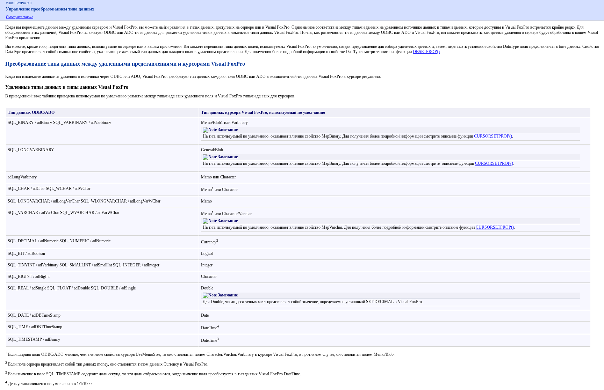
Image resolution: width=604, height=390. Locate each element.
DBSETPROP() (426, 51)
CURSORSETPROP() (493, 136)
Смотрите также (19, 17)
